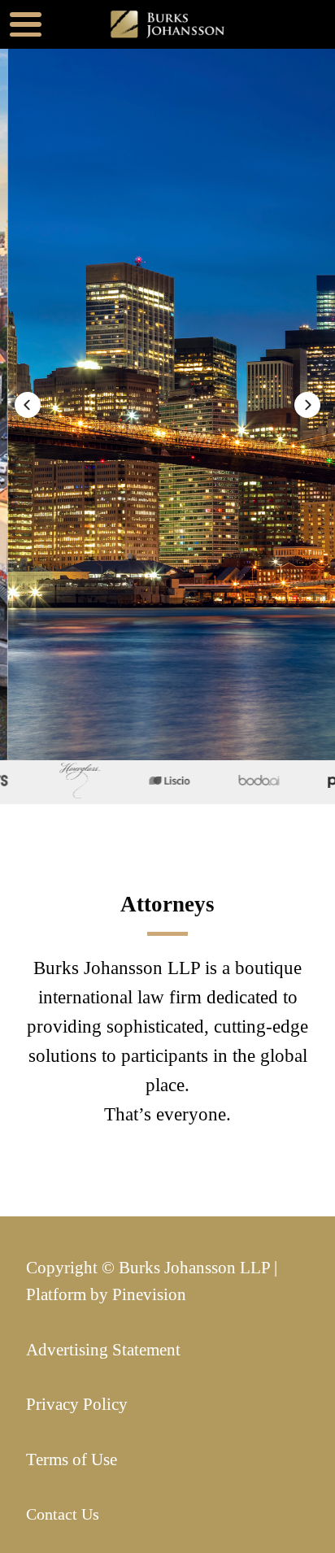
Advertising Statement (103, 1349)
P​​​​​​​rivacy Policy (77, 1404)
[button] (27, 405)
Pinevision (149, 1294)
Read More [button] (140, 506)
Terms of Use (71, 1459)
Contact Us (62, 1514)
